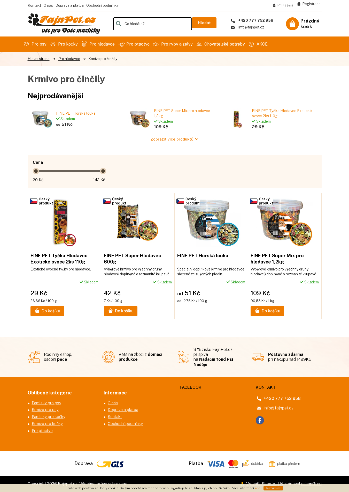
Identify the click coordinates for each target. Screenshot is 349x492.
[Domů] (38, 59)
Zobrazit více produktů (172, 139)
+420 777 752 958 (282, 398)
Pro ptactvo (42, 430)
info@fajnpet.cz (278, 408)
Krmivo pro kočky (47, 423)
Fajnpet (260, 420)
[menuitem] (35, 44)
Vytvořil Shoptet (261, 483)
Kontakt (34, 5)
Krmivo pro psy (45, 409)
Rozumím (273, 488)
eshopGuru (311, 483)
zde (257, 488)
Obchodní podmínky (102, 5)
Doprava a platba (70, 5)
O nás (48, 5)
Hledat (204, 22)
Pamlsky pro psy (46, 403)
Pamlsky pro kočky (48, 416)
